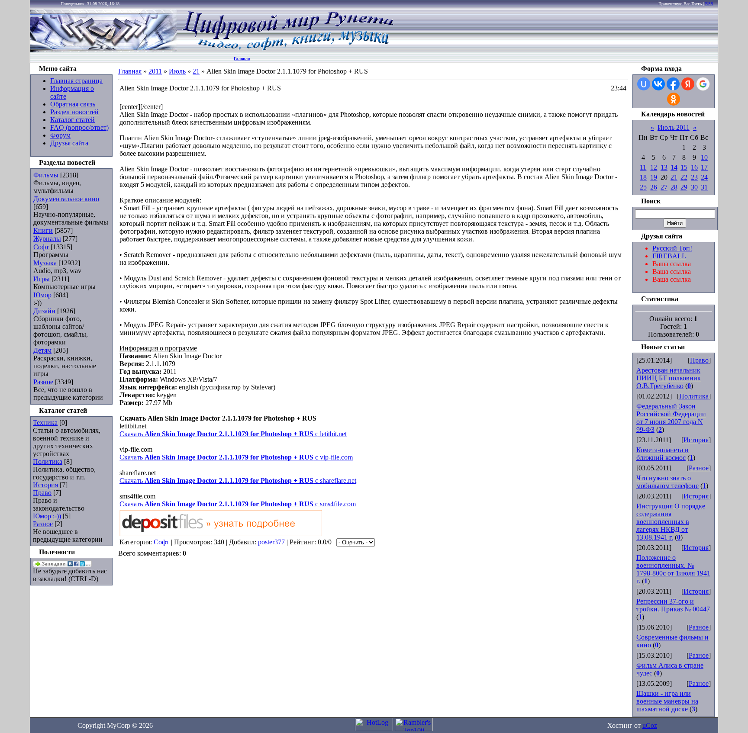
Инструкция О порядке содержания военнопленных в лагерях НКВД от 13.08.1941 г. (670, 521)
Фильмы (45, 175)
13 (664, 167)
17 (704, 167)
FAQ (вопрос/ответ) (79, 127)
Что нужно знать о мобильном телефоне (667, 481)
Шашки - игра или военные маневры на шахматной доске (667, 701)
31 (704, 187)
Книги (43, 230)
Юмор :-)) (47, 516)
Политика (47, 461)
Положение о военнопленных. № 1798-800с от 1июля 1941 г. (673, 569)
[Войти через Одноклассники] (673, 99)
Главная (242, 58)
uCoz (649, 725)
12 (653, 167)
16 (694, 167)
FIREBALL (669, 256)
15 (683, 167)
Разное (43, 382)
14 (674, 167)
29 (683, 187)
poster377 (271, 542)
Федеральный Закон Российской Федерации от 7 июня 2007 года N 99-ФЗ (671, 417)
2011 (155, 71)
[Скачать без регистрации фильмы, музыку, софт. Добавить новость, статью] (103, 50)
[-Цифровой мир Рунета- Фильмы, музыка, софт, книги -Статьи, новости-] (287, 50)
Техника (45, 422)
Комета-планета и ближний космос (662, 453)
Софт (41, 247)
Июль (177, 71)
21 (196, 71)
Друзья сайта (69, 143)
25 (643, 187)
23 (694, 177)
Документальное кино (66, 199)
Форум (60, 135)
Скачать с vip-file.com (236, 457)
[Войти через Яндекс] (687, 83)
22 (683, 177)
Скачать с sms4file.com (237, 504)
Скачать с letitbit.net (233, 433)
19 (653, 177)
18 (643, 177)
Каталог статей (72, 119)
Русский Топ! (672, 248)
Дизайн (44, 311)
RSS (709, 3)
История (45, 485)
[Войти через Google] (703, 84)
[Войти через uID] (643, 83)
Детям (42, 350)
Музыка (45, 263)
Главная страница (76, 80)
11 (643, 167)
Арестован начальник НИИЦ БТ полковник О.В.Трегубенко (668, 377)
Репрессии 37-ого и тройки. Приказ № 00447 (673, 605)
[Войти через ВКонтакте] (658, 83)
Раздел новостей (74, 112)
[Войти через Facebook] (673, 83)
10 (704, 157)
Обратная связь (72, 104)
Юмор (42, 295)
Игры (41, 279)
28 (674, 187)
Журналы (47, 238)
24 (704, 177)
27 (664, 187)
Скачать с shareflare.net (237, 480)
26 (653, 187)
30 (694, 187)
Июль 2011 (674, 127)
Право (42, 492)
